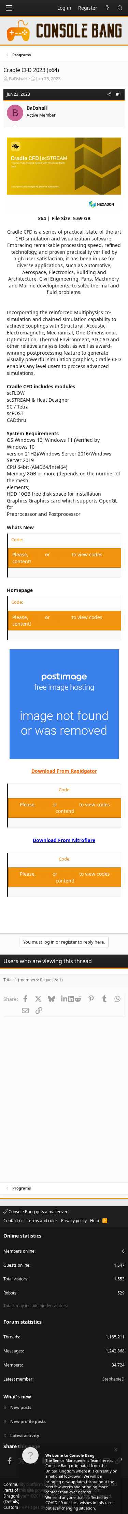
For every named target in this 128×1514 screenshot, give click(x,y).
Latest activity (24, 1436)
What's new (17, 1396)
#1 (118, 94)
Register (61, 554)
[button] (8, 8)
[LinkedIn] (65, 999)
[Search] (120, 7)
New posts (20, 1407)
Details (11, 1501)
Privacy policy (74, 1220)
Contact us (13, 1220)
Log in (37, 554)
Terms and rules (42, 1220)
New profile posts (28, 1421)
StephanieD (113, 1379)
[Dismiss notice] (115, 1450)
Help (94, 1220)
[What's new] (107, 7)
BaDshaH (18, 78)
